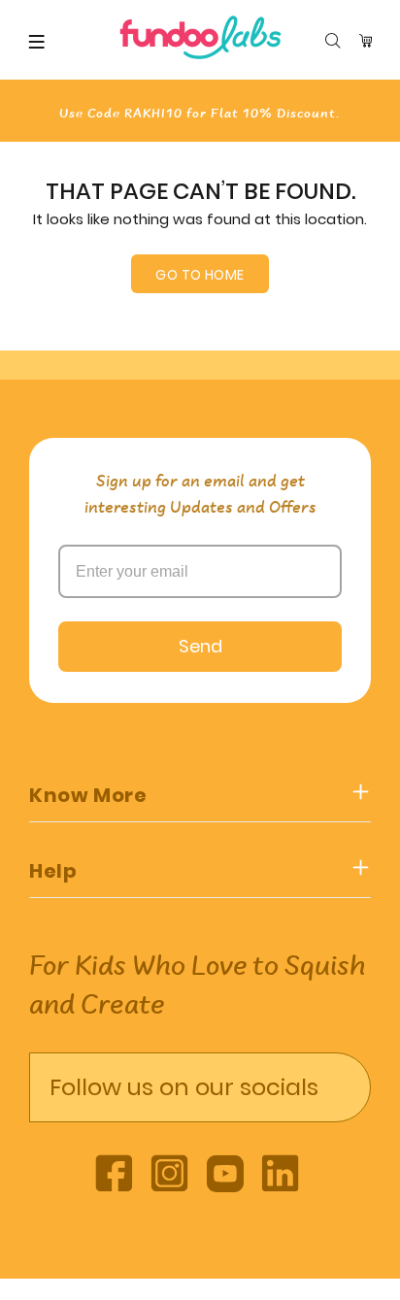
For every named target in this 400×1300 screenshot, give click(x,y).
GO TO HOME (199, 274)
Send (200, 646)
